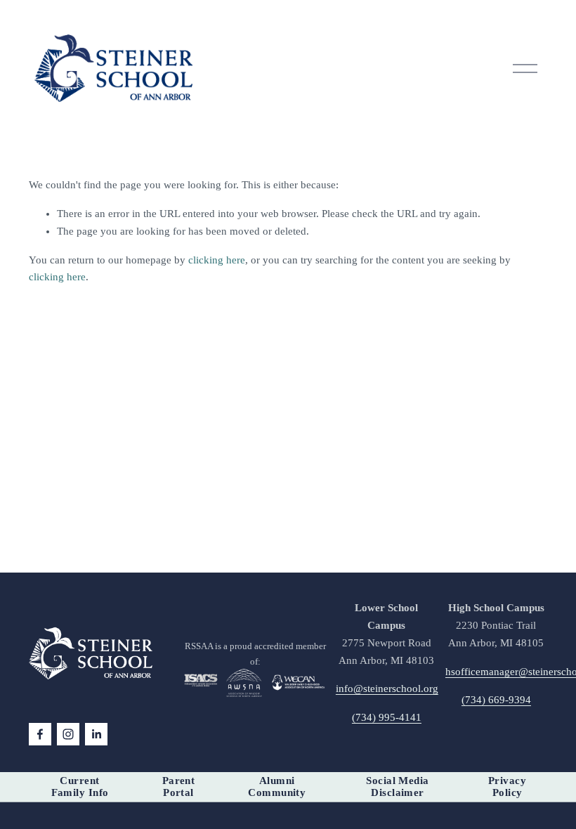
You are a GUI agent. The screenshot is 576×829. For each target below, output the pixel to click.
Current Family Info (80, 786)
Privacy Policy (507, 786)
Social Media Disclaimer (397, 786)
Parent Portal (178, 786)
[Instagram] (68, 734)
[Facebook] (40, 734)
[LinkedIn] (96, 734)
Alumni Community (277, 786)
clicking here (216, 260)
